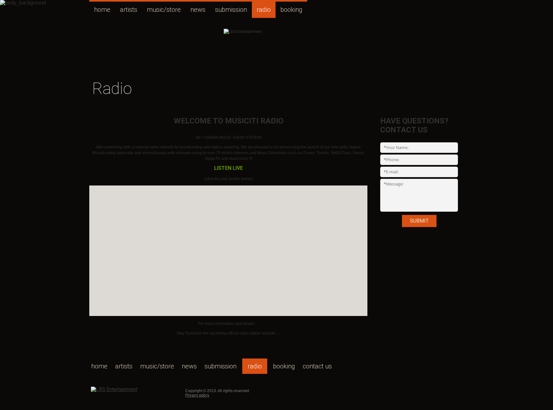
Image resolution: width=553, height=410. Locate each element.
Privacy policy (197, 395)
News (197, 9)
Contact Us (317, 366)
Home (102, 9)
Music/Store (164, 9)
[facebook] (315, 390)
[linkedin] (321, 390)
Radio (264, 9)
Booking (291, 9)
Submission (231, 9)
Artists (128, 9)
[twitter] (318, 390)
